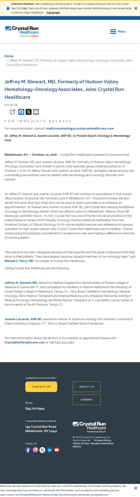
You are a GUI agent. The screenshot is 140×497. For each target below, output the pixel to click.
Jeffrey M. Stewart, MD (21, 283)
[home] (22, 31)
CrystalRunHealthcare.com (25, 342)
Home (9, 56)
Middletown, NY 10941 (41, 431)
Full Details (53, 12)
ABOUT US (86, 386)
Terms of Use (81, 443)
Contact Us (41, 386)
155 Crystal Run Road (40, 426)
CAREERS (87, 399)
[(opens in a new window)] (11, 111)
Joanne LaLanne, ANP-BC (23, 319)
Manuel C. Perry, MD (19, 261)
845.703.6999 (34, 408)
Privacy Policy (102, 440)
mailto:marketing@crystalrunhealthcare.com (80, 128)
